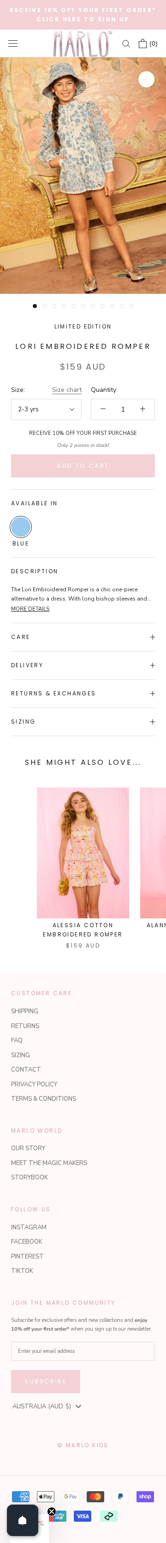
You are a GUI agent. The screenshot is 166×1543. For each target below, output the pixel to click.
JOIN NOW (121, 814)
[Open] (22, 1520)
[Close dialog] (156, 733)
